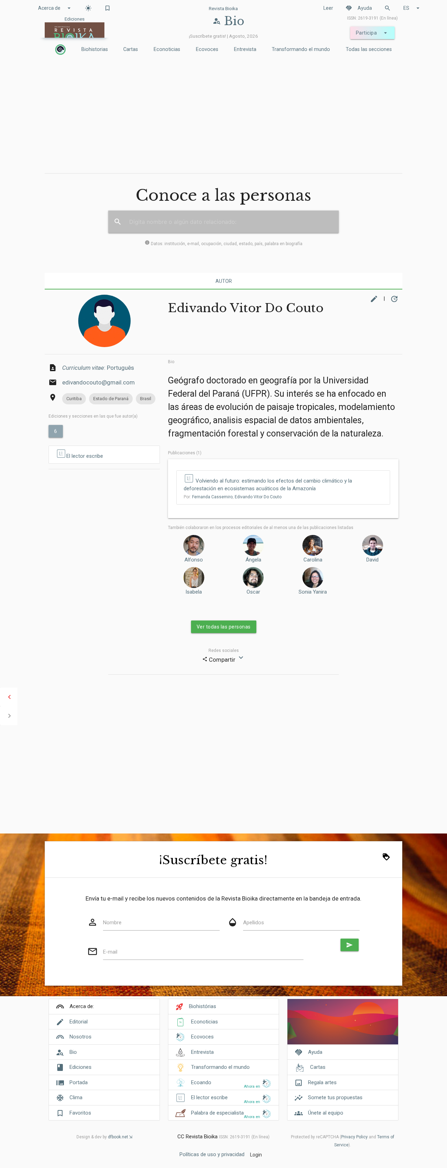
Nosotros (80, 1037)
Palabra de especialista (217, 1113)
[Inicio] (60, 49)
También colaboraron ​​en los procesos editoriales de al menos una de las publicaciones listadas (260, 527)
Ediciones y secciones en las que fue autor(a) (93, 416)
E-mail (110, 952)
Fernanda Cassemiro (212, 496)
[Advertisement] (223, 115)
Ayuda (358, 8)
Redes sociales (223, 650)
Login (256, 1155)
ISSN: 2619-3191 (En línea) (372, 18)
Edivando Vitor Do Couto (258, 496)
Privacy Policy (354, 1136)
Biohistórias (202, 1006)
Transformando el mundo (301, 49)
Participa (372, 32)
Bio (171, 361)
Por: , (232, 496)
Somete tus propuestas (335, 1097)
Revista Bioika (223, 8)
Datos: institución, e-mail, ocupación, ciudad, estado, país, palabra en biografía (223, 243)
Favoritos (80, 1113)
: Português (98, 367)
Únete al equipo (325, 1113)
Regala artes (322, 1082)
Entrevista (245, 49)
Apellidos (253, 922)
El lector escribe (84, 456)
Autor (223, 281)
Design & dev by (102, 1136)
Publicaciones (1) (184, 452)
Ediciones (80, 1067)
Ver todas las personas (224, 627)
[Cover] (342, 1025)
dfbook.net (118, 1136)
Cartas (130, 49)
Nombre (112, 922)
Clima (75, 1097)
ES (412, 8)
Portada (78, 1082)
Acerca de (55, 8)
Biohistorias (94, 49)
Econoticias (167, 49)
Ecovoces (207, 49)
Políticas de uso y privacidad (211, 1154)
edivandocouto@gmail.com (98, 382)
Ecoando (201, 1082)
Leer (328, 8)
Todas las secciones (369, 49)
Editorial (78, 1022)
